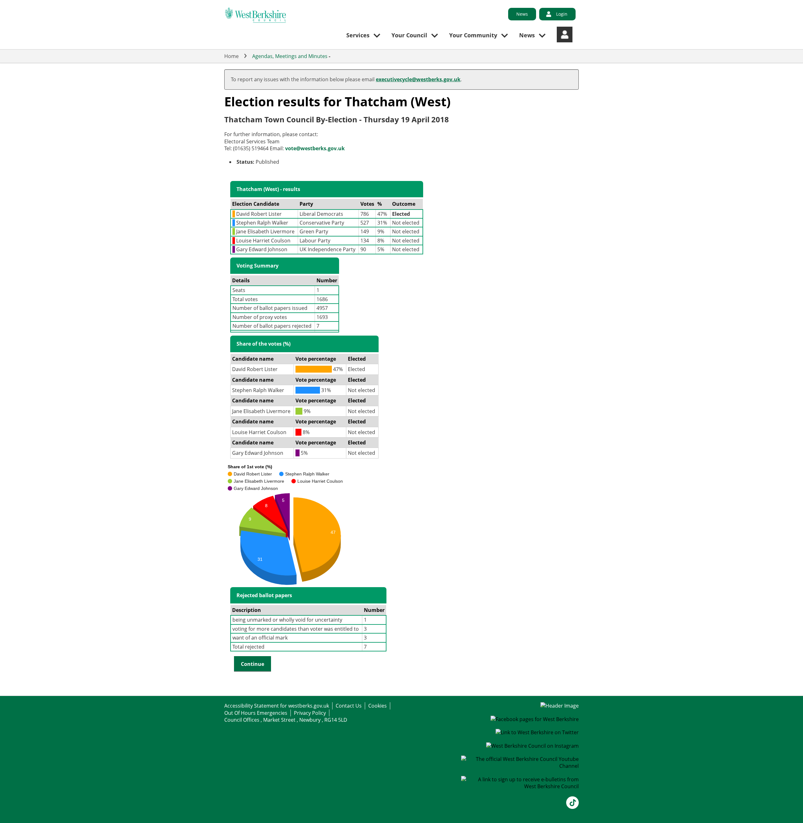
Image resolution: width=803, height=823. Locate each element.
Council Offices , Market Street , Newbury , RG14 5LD (285, 719)
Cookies (377, 705)
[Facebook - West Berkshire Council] (535, 719)
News (522, 14)
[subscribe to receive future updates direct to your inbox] (520, 786)
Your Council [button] (409, 35)
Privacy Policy (310, 712)
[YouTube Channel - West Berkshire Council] (520, 765)
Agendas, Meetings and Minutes (289, 56)
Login (561, 14)
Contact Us (349, 705)
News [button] (527, 35)
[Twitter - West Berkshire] (537, 732)
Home (231, 56)
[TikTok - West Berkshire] (572, 807)
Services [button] (358, 35)
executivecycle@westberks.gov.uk (418, 79)
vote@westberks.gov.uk (315, 148)
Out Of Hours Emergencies (255, 712)
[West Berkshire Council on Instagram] (532, 745)
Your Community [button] (473, 35)
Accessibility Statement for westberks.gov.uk (276, 705)
